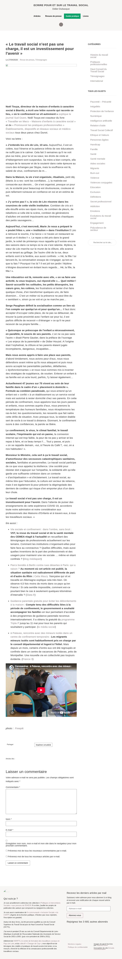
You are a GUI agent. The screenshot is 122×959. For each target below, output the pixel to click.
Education (95, 187)
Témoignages (41, 60)
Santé (93, 154)
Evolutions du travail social (100, 217)
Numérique (96, 116)
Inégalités (95, 106)
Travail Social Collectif (101, 130)
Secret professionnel (100, 201)
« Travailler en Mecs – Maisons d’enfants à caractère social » (41, 121)
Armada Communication (104, 948)
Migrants (94, 168)
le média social (46, 626)
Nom (9, 819)
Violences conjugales (101, 182)
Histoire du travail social (99, 56)
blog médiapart (32, 559)
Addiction (95, 206)
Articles (37, 16)
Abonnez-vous (75, 915)
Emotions (95, 211)
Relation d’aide (98, 125)
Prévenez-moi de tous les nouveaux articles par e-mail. (34, 856)
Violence (94, 178)
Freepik (19, 728)
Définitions (95, 197)
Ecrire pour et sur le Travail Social (61, 5)
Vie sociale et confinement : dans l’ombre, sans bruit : (41, 529)
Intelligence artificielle (101, 121)
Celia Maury (41, 576)
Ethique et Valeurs (99, 135)
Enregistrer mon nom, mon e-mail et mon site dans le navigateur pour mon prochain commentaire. (41, 845)
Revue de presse (27, 60)
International (96, 81)
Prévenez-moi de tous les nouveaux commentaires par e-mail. (37, 850)
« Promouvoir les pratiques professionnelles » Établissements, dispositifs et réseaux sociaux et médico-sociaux (38, 129)
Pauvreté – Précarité (100, 102)
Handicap (95, 144)
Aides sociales (97, 163)
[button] (61, 24)
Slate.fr (31, 594)
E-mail (9, 830)
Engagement (97, 223)
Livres (86, 16)
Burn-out (94, 173)
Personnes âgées (99, 140)
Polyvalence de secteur (98, 228)
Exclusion (95, 192)
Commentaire (13, 787)
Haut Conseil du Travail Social (98, 70)
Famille (94, 149)
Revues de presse (53, 16)
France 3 (28, 659)
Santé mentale (97, 159)
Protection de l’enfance (102, 111)
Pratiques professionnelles (98, 63)
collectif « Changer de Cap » (30, 944)
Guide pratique (72, 16)
